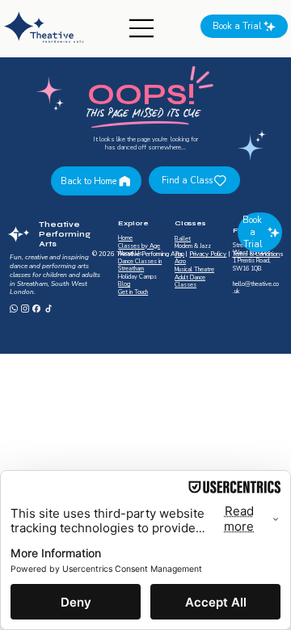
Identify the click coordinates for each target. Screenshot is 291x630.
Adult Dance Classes (190, 282)
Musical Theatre (194, 270)
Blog (124, 284)
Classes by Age (139, 246)
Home (125, 238)
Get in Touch (133, 292)
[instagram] (25, 308)
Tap (179, 254)
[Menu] (142, 28)
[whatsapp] (14, 308)
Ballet (183, 239)
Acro (180, 262)
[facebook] (36, 308)
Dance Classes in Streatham (140, 266)
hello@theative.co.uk (256, 288)
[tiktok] (48, 308)
